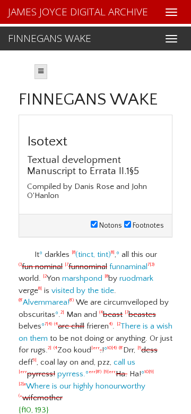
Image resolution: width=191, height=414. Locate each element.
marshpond (82, 278)
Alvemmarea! (46, 302)
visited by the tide (82, 290)
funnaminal (86, 266)
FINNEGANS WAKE (49, 38)
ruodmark (136, 278)
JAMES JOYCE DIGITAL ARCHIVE (78, 12)
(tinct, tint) (93, 254)
